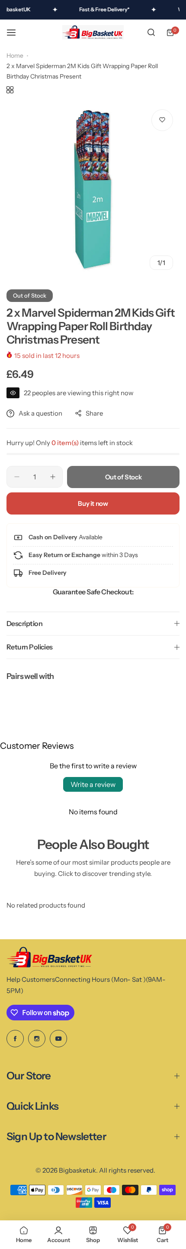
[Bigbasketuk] (93, 32)
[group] (93, 189)
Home (14, 55)
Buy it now (93, 503)
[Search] (150, 32)
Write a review (93, 784)
